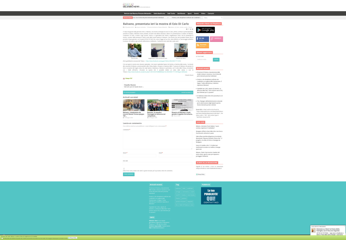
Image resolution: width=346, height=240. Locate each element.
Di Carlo (177, 27)
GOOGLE (217, 38)
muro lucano (191, 195)
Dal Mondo (181, 13)
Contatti (211, 13)
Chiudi (344, 226)
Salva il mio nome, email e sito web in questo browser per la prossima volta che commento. (148, 170)
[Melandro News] (136, 7)
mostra (182, 27)
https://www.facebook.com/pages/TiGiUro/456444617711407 (163, 61)
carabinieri (190, 188)
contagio (178, 192)
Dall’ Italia (171, 13)
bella (184, 188)
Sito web (125, 161)
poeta (185, 27)
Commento (126, 129)
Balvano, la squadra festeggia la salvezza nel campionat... (156, 114)
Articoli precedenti (130, 92)
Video (203, 13)
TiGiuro (190, 27)
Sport (190, 13)
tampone (190, 201)
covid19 (178, 195)
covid (192, 192)
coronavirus (185, 192)
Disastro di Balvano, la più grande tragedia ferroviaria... (182, 113)
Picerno (178, 198)
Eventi (196, 13)
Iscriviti (203, 45)
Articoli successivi (186, 92)
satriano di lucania (181, 201)
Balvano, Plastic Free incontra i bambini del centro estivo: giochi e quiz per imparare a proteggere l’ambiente (207, 154)
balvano (172, 27)
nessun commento (141, 27)
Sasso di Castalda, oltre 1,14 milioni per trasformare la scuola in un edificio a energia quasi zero (208, 147)
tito (177, 205)
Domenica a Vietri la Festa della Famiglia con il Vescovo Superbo (328, 230)
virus (192, 205)
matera (184, 195)
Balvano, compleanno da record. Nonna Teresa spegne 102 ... (133, 114)
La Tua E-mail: (200, 56)
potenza (184, 198)
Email (161, 153)
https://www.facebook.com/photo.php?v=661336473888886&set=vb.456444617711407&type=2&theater (157, 72)
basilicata (178, 188)
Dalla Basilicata (159, 13)
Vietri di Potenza (184, 205)
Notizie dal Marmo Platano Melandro (137, 13)
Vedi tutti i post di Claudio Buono (134, 87)
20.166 (201, 38)
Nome (125, 153)
